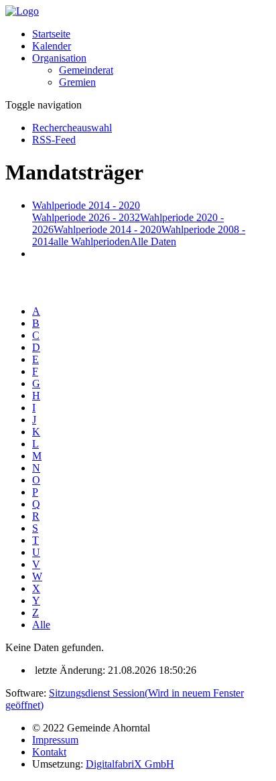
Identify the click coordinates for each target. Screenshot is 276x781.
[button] (59, 58)
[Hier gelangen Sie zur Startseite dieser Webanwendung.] (22, 11)
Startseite (51, 34)
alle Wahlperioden (92, 241)
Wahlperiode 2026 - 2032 (86, 217)
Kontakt (49, 752)
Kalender (51, 46)
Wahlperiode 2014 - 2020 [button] (86, 205)
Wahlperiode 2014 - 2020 (107, 229)
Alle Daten (153, 241)
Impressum (55, 740)
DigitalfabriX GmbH (130, 764)
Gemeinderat (86, 70)
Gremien (77, 82)
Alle (41, 624)
